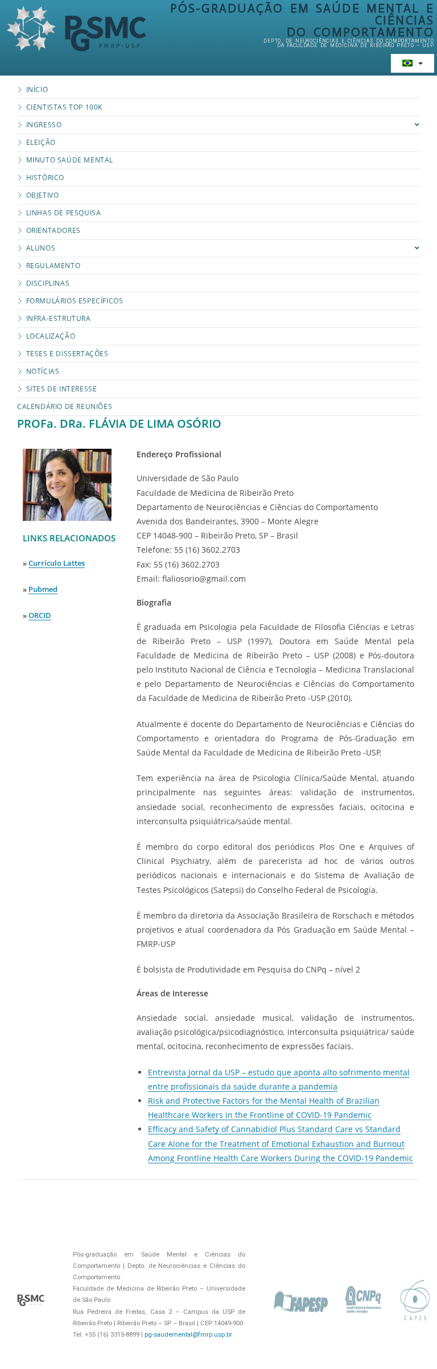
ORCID (39, 615)
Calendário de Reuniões (64, 406)
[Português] (412, 63)
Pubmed (42, 589)
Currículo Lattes (56, 563)
